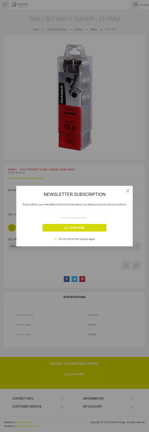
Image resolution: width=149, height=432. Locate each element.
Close (128, 191)
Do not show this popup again (77, 239)
